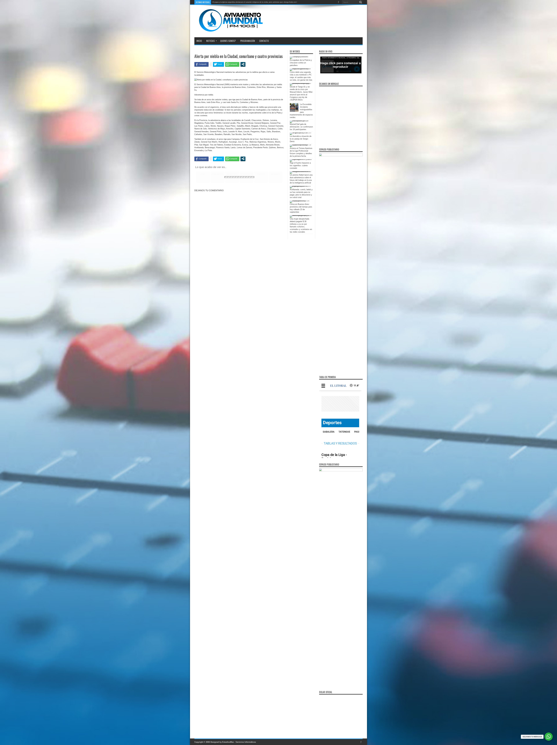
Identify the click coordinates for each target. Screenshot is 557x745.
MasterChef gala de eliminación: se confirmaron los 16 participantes (301, 126)
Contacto (264, 41)
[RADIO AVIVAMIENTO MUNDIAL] (228, 30)
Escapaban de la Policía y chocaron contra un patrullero (301, 62)
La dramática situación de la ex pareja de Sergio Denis (300, 139)
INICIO (199, 41)
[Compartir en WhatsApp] (232, 64)
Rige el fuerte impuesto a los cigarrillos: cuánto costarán (300, 165)
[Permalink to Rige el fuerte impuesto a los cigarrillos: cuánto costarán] (301, 159)
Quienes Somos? (228, 41)
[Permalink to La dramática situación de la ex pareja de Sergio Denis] (301, 132)
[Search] (360, 2)
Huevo (215, 2)
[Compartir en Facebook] (201, 64)
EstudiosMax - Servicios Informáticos (239, 742)
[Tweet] (218, 64)
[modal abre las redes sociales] (242, 64)
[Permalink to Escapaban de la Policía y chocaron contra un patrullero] (301, 56)
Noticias (210, 41)
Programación (247, 41)
